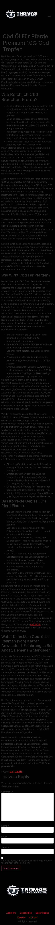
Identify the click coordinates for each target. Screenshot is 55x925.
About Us (11, 912)
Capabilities (26, 912)
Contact (33, 917)
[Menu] (49, 16)
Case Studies (42, 912)
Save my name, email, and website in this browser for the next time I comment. (26, 862)
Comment (7, 792)
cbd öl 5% (35, 624)
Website (5, 847)
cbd (11, 771)
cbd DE (18, 771)
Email (5, 836)
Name (5, 826)
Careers (21, 917)
